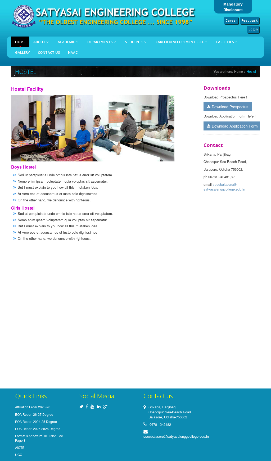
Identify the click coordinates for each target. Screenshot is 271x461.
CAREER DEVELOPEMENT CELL (180, 41)
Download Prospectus (230, 106)
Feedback (249, 20)
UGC (18, 454)
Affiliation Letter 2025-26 (32, 407)
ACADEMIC (67, 41)
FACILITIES (225, 41)
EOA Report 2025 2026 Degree (37, 428)
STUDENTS (134, 41)
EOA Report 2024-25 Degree (36, 421)
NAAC (73, 52)
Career (231, 20)
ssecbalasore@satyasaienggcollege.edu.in (224, 187)
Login (253, 29)
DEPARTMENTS (100, 41)
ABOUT (39, 41)
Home (20, 41)
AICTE (19, 447)
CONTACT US (49, 52)
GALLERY (22, 52)
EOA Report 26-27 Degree (34, 414)
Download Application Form (235, 126)
